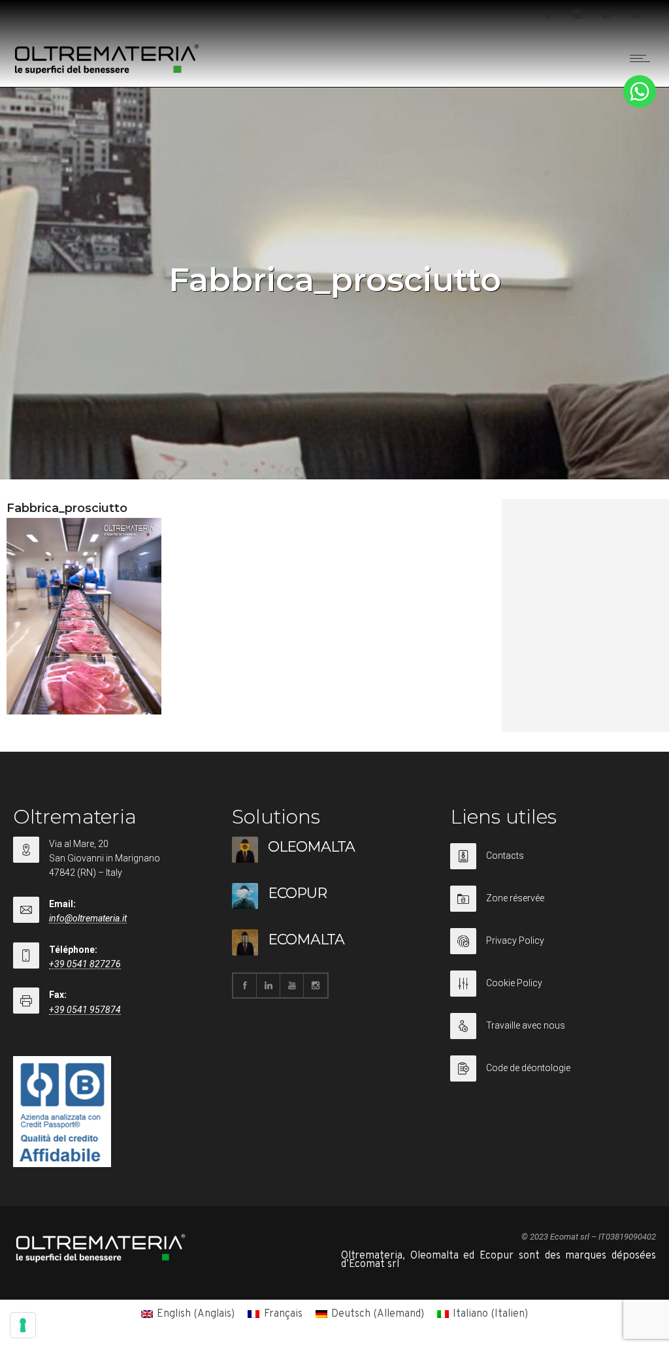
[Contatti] (553, 864)
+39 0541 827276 (85, 964)
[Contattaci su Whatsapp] (639, 105)
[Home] (107, 71)
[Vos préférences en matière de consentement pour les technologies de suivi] (22, 1325)
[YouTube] (635, 14)
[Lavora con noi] (553, 1034)
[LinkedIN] (606, 14)
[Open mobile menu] (643, 58)
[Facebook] (548, 14)
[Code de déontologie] (553, 1068)
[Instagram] (577, 14)
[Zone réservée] (553, 907)
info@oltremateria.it (88, 918)
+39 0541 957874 (85, 1009)
